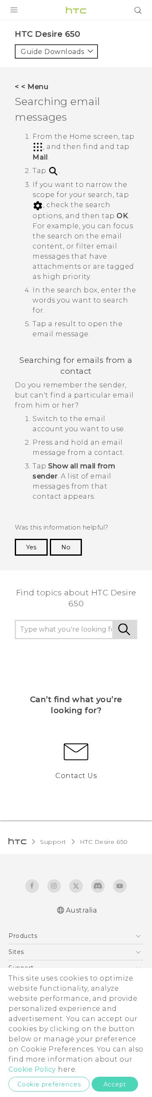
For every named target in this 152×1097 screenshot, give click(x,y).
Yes (31, 547)
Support (53, 842)
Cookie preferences (49, 1084)
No (66, 547)
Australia (81, 910)
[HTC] (76, 10)
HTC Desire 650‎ (104, 842)
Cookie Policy (32, 1069)
